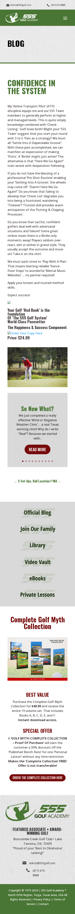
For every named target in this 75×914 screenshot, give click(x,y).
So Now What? (37, 408)
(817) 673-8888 (58, 4)
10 (52, 461)
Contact (43, 904)
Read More (37, 449)
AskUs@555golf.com (42, 863)
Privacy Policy (41, 899)
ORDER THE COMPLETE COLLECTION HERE (37, 777)
